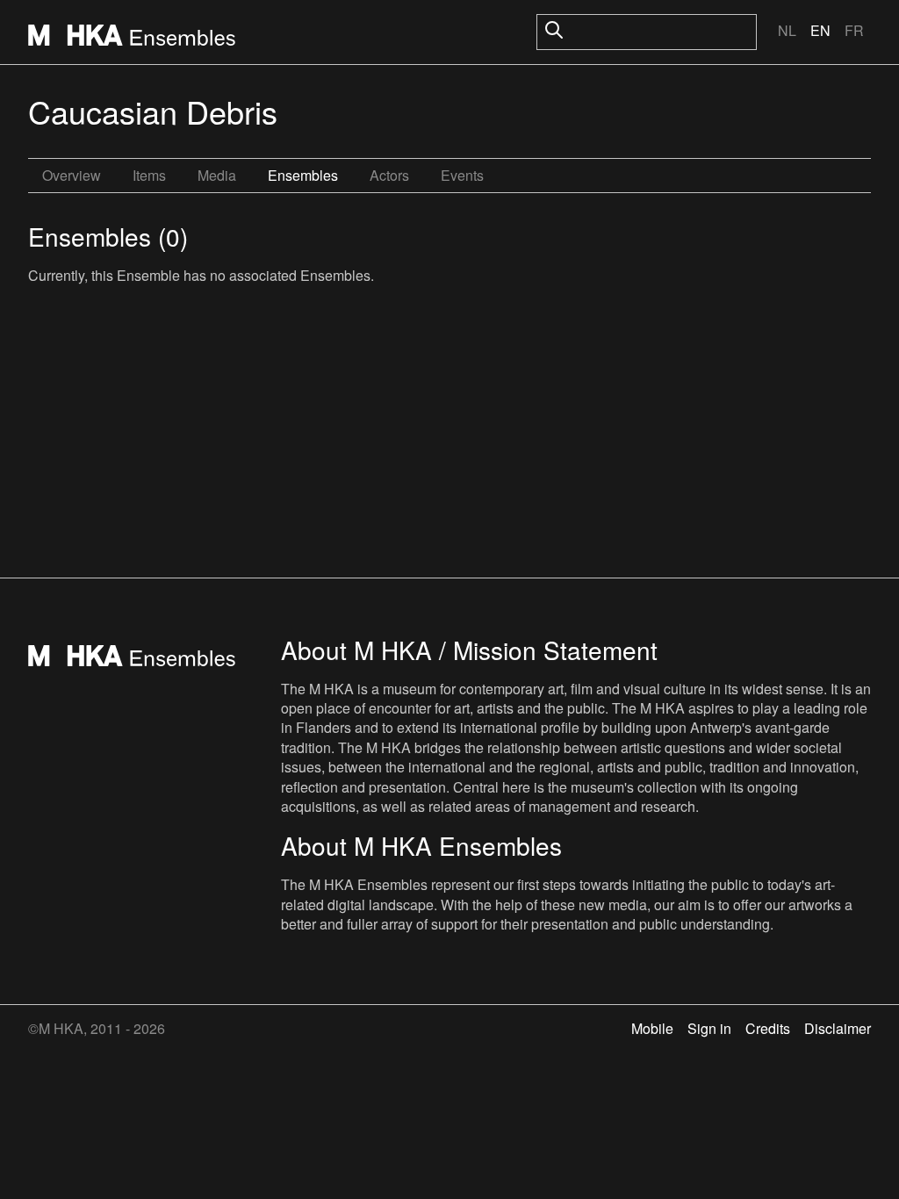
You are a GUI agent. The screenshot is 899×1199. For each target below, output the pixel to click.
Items (149, 175)
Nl (787, 30)
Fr (854, 30)
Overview (71, 175)
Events (462, 175)
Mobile (652, 1028)
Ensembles (303, 175)
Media (217, 175)
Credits (767, 1028)
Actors (389, 175)
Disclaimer (837, 1028)
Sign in (709, 1028)
